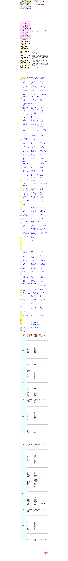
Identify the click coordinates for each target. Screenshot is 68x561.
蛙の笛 (23, 141)
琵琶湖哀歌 (33, 264)
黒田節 (32, 163)
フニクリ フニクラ (34, 268)
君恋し (41, 154)
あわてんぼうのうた (34, 94)
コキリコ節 (33, 171)
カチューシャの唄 (34, 146)
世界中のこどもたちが (35, 201)
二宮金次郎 (24, 242)
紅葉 (40, 295)
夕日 (23, 306)
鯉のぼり (32, 167)
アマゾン (40, 2)
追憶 (23, 218)
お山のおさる (24, 135)
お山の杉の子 (33, 135)
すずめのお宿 (42, 197)
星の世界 (41, 276)
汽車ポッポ (24, 153)
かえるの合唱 (42, 139)
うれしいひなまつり (34, 114)
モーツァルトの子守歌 (26, 295)
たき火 (23, 210)
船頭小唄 (32, 203)
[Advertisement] (34, 15)
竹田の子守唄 (33, 210)
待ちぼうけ (24, 280)
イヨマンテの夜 (42, 103)
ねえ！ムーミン (25, 246)
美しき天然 (41, 110)
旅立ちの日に (33, 211)
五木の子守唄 (33, 100)
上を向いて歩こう (25, 107)
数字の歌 (41, 196)
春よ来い (32, 260)
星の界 (32, 276)
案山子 (23, 142)
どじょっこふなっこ (43, 230)
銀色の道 (32, 158)
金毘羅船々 (41, 177)
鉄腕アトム (42, 222)
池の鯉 (41, 98)
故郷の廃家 (33, 170)
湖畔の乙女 (33, 175)
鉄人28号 (24, 222)
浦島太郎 (23, 113)
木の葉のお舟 (24, 174)
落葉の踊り (41, 126)
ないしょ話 (24, 237)
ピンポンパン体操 (25, 265)
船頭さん (41, 203)
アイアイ (24, 78)
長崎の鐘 (32, 237)
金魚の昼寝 (41, 158)
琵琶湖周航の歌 (42, 264)
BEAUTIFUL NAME (34, 327)
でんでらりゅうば (34, 226)
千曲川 (32, 214)
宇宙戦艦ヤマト (25, 110)
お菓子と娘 (33, 123)
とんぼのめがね (42, 236)
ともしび (24, 232)
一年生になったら (43, 99)
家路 (32, 98)
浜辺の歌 (24, 257)
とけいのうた (24, 230)
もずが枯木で (33, 295)
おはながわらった (34, 129)
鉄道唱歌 (32, 222)
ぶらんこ (24, 271)
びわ (23, 264)
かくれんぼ (33, 142)
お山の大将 (41, 135)
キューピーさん (42, 155)
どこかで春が (33, 230)
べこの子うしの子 (25, 273)
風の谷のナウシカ (43, 143)
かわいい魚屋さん (34, 151)
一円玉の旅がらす (25, 99)
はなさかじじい (34, 253)
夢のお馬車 (41, 308)
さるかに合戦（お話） (35, 183)
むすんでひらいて (34, 289)
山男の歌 (32, 300)
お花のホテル (24, 130)
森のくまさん (33, 296)
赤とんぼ (41, 83)
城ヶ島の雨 (24, 193)
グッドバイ (33, 161)
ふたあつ (24, 268)
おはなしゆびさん (43, 129)
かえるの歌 (33, 139)
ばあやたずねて (25, 249)
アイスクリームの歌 (34, 78)
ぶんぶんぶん (42, 271)
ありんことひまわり (43, 92)
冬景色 (41, 268)
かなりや (32, 147)
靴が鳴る (24, 161)
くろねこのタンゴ (43, 163)
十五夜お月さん (33, 192)
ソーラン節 (24, 207)
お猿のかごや (33, 124)
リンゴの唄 (42, 315)
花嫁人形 (41, 255)
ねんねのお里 (42, 246)
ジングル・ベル (34, 194)
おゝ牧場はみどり (43, 121)
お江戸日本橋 (42, 119)
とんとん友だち (25, 236)
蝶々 (40, 215)
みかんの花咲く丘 (34, 283)
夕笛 (32, 306)
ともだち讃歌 (33, 232)
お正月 (41, 124)
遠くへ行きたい (42, 228)
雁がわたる (33, 150)
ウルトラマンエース (43, 113)
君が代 (32, 154)
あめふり (41, 91)
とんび (32, 236)
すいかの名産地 (25, 196)
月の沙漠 (41, 218)
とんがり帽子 (33, 234)
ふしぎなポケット (34, 267)
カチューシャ (24, 146)
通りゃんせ (24, 229)
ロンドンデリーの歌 (34, 322)
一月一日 (32, 99)
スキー (23, 197)
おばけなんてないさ (26, 129)
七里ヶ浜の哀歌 (25, 190)
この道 (41, 174)
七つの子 (24, 240)
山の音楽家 (24, 303)
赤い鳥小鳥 (41, 82)
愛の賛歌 (41, 78)
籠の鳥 (23, 143)
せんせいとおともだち (26, 203)
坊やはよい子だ (33, 274)
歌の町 (32, 108)
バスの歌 (41, 251)
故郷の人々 (41, 170)
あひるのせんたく (34, 90)
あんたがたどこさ (25, 96)
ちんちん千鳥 (33, 217)
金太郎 (23, 159)
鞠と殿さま (33, 281)
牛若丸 (23, 108)
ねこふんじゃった (34, 246)
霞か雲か (32, 143)
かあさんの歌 (24, 139)
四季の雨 (24, 189)
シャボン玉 (24, 192)
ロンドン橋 (42, 322)
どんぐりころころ (43, 234)
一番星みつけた (25, 100)
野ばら (32, 248)
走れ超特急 (33, 251)
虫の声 (23, 289)
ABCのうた (33, 116)
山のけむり (33, 303)
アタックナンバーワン (35, 87)
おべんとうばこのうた (43, 130)
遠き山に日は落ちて (34, 228)
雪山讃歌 (23, 308)
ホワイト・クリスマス (43, 277)
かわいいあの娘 (42, 150)
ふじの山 (41, 267)
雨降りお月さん (25, 92)
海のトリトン (33, 112)
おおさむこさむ (25, 121)
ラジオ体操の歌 (25, 313)
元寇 (23, 165)
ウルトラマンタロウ (26, 114)
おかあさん (24, 123)
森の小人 (41, 296)
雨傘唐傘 (41, 90)
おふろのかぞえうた (34, 130)
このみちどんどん (25, 175)
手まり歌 (24, 225)
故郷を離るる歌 (25, 171)
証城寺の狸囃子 (33, 193)
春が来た (41, 257)
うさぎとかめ (33, 107)
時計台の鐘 (41, 229)
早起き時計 (33, 257)
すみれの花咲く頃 (25, 200)
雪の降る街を (42, 307)
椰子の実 (24, 300)
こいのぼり (24, 167)
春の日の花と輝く (25, 260)
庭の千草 (32, 242)
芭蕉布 (23, 251)
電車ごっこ (24, 226)
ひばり (23, 263)
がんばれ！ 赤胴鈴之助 (43, 151)
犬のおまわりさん (34, 103)
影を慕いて (41, 142)
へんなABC (42, 273)
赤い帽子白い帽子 (25, 83)
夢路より (32, 308)
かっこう (41, 146)
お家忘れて (24, 119)
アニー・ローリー (43, 87)
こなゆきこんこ (42, 172)
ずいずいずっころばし (35, 196)
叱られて (41, 188)
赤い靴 (32, 82)
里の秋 (23, 183)
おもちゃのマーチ (43, 133)
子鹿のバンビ (24, 172)
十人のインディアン (43, 192)
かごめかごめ (42, 147)
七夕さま (24, 211)
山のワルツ (24, 304)
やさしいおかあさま (43, 299)
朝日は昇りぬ (33, 86)
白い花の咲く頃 (25, 194)
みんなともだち (25, 287)
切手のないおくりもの (43, 153)
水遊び (41, 283)
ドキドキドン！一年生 (35, 229)
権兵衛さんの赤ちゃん (26, 179)
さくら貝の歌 (42, 180)
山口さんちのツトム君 (43, 300)
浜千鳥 (41, 256)
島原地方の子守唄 (34, 190)
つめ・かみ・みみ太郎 (35, 221)
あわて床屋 (24, 94)
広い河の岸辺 (42, 263)
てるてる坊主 (33, 225)
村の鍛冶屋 (41, 289)
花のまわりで (24, 255)
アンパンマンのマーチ (35, 96)
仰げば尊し (24, 81)
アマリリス (24, 91)
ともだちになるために (43, 232)
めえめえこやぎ (25, 292)
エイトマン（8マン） (26, 116)
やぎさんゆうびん (34, 299)
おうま (32, 119)
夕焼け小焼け (42, 306)
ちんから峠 (24, 217)
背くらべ (24, 201)
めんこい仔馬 (42, 293)
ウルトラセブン (34, 113)
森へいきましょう (25, 297)
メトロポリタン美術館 (26, 293)
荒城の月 (41, 167)
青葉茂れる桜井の (34, 81)
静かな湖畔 (41, 189)
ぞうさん (32, 207)
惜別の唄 (41, 201)
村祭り (23, 290)
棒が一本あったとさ (25, 274)
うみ (23, 112)
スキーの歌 (33, 197)
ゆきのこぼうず (34, 307)
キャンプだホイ (34, 155)
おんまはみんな (25, 138)
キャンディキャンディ (26, 155)
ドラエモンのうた (25, 233)
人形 (40, 242)
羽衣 (40, 249)
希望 (23, 154)
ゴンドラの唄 (33, 177)
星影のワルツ (24, 276)
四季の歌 (32, 189)
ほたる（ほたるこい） (26, 277)
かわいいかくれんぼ (26, 151)
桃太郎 (23, 296)
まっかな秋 (33, 280)
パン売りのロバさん (43, 260)
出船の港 (41, 224)
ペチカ (32, 273)
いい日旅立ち (24, 98)
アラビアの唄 (33, 92)
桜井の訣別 (33, 180)
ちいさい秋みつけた (25, 214)
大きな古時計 (42, 120)
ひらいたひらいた (34, 263)
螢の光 (32, 277)
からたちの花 (24, 150)
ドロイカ (41, 233)
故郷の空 (24, 170)
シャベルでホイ (42, 190)
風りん (23, 267)
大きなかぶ (24, 120)
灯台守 (23, 228)
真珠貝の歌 (41, 194)
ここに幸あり (42, 171)
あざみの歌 (42, 86)
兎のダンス (42, 107)
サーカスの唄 (24, 180)
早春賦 (41, 207)
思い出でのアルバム (25, 133)
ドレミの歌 (33, 233)
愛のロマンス (24, 79)
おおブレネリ (33, 121)
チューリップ (33, 215)
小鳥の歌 (32, 172)
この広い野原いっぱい (35, 174)
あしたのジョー (25, 87)
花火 (32, 255)
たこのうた (42, 210)
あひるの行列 (24, 90)
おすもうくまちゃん (26, 126)
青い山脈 (32, 79)
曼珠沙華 (41, 281)
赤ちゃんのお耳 (33, 83)
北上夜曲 (32, 153)
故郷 (32, 271)
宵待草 (23, 311)
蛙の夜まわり (33, 141)
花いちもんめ (42, 252)
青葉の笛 (24, 82)
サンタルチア (33, 186)
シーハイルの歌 (25, 188)
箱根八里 (32, 249)
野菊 (23, 248)
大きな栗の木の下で (34, 120)
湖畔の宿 (41, 175)
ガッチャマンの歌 (25, 147)
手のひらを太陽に (25, 224)
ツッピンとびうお (25, 221)
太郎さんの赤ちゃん (43, 211)
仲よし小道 (41, 237)
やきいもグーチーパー (26, 299)
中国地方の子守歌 (25, 215)
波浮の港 (32, 256)
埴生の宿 (24, 256)
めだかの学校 (33, 292)
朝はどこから (24, 86)
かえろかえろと (42, 141)
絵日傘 (23, 117)
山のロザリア (42, 303)
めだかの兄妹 (42, 292)
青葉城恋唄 (41, 81)
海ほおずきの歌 (42, 112)
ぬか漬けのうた (25, 244)
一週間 (41, 100)
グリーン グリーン (25, 163)
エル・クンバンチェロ (35, 117)
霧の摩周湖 (24, 158)
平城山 (32, 240)
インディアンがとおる (26, 105)
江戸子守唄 (41, 116)
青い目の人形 (42, 79)
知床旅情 (41, 193)
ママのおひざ (24, 281)
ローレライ (24, 322)
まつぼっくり (42, 280)
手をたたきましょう (43, 225)
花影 (23, 253)
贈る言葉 (41, 123)
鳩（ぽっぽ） (24, 252)
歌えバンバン (42, 108)
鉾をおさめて (42, 274)
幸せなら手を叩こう (34, 188)
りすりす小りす (25, 315)
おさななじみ (24, 124)
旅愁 (32, 315)
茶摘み (41, 214)
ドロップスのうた (25, 234)
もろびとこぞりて (34, 297)
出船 (32, 224)
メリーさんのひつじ (34, 293)
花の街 (41, 253)
